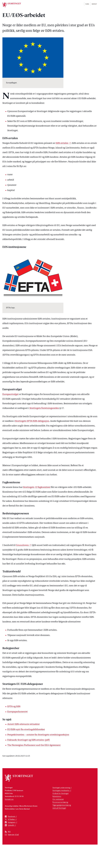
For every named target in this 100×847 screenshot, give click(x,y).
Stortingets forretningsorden (44, 408)
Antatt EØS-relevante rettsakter (23, 724)
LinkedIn (11, 825)
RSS (9, 832)
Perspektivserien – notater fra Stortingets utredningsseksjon (38, 735)
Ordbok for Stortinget (60, 793)
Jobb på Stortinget (59, 808)
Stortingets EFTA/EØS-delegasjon (32, 421)
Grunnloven (22, 545)
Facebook (11, 816)
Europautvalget (10, 394)
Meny (94, 4)
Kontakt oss (9, 799)
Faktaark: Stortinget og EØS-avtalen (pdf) (28, 740)
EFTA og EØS (13, 706)
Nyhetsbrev (56, 796)
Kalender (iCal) (13, 835)
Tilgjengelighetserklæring (61, 805)
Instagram (11, 822)
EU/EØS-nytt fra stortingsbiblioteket (26, 729)
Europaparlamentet (17, 712)
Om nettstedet (58, 799)
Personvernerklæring (60, 802)
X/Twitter (11, 819)
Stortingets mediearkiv (60, 790)
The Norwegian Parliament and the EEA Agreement (34, 745)
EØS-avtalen (62, 143)
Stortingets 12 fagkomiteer (36, 487)
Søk (87, 4)
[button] (87, 3)
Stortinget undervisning (61, 787)
